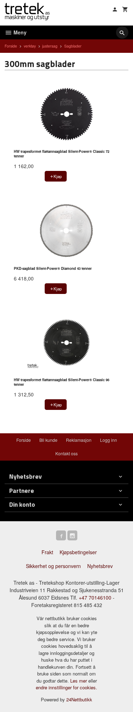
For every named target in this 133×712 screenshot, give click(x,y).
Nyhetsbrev (100, 565)
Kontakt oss (66, 453)
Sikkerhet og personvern (53, 565)
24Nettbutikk (79, 699)
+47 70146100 (95, 597)
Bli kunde (48, 440)
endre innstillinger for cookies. (66, 687)
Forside (11, 46)
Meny (19, 32)
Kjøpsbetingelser (78, 552)
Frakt (47, 552)
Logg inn (108, 440)
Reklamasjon (79, 440)
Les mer (79, 680)
